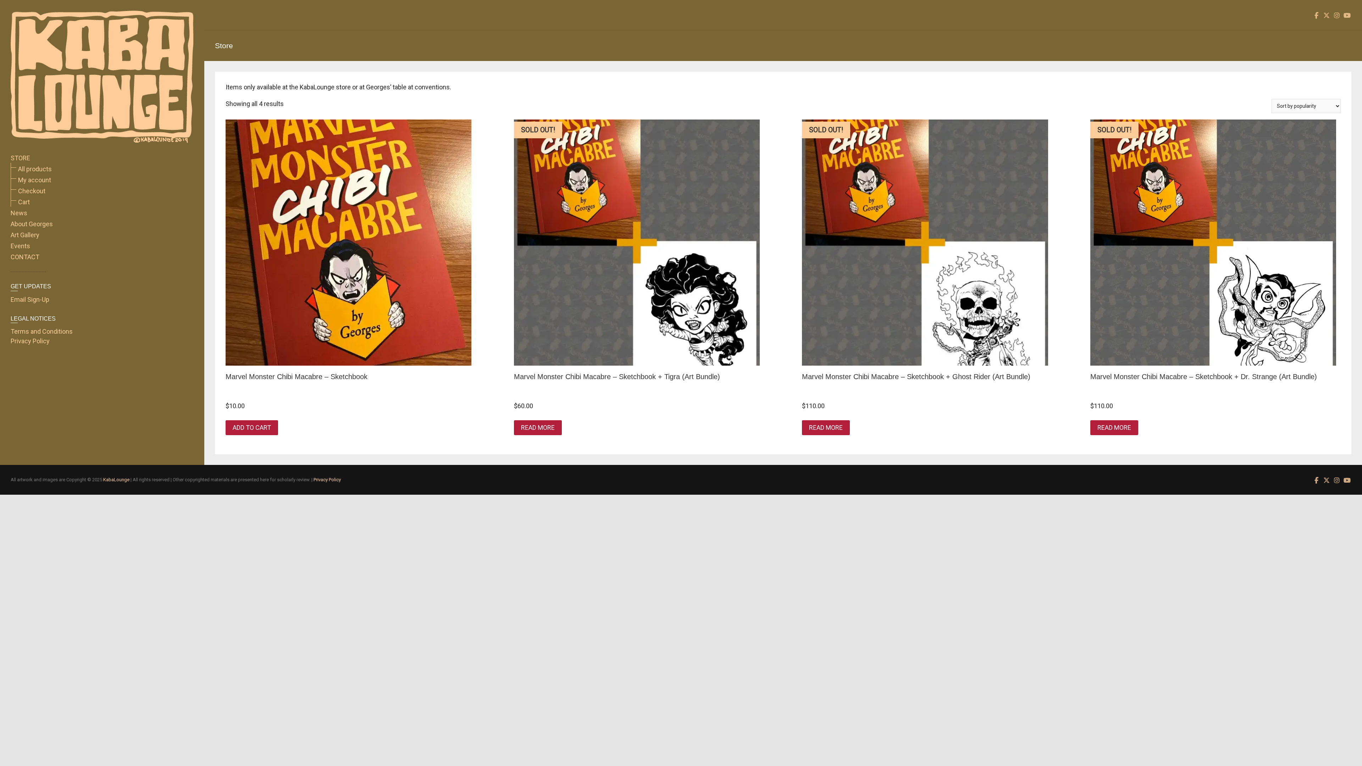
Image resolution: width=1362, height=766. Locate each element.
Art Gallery (25, 235)
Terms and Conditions (42, 331)
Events (20, 246)
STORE (20, 158)
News (19, 213)
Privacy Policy (30, 341)
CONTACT (25, 257)
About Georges (32, 224)
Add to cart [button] (252, 427)
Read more (538, 427)
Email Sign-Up (30, 299)
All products (35, 169)
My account (34, 180)
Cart (24, 202)
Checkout (31, 191)
